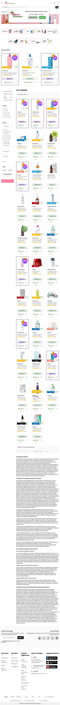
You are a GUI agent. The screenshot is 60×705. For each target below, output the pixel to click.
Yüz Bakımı (8, 100)
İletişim (3, 665)
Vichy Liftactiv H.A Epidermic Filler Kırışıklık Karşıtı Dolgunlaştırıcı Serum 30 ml (22, 303)
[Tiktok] (52, 639)
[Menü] (1, 2)
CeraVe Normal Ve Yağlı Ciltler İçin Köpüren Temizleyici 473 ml (37, 335)
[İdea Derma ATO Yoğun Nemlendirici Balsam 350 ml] (22, 199)
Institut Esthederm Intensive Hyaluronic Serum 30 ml (37, 399)
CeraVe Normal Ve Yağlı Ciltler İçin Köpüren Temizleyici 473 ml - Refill (37, 429)
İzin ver (42, 17)
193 (38, 451)
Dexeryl (20, 112)
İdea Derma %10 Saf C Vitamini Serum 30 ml (52, 177)
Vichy (34, 206)
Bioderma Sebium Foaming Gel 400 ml (52, 114)
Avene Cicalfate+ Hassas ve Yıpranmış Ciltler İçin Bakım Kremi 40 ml (22, 177)
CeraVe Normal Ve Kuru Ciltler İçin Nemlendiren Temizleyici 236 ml (52, 398)
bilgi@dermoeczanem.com (37, 673)
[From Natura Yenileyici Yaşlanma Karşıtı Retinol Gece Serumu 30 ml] (52, 136)
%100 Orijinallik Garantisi (23, 666)
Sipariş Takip (14, 661)
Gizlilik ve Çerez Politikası (23, 678)
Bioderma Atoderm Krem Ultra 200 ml (22, 366)
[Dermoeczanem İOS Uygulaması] (50, 662)
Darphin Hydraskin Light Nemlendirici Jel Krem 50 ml (52, 303)
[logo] (10, 2)
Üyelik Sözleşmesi (24, 660)
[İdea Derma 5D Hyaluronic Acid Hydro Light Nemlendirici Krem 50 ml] (22, 388)
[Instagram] (56, 639)
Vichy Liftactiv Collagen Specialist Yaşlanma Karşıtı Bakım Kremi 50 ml (37, 272)
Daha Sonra (33, 17)
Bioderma (5, 71)
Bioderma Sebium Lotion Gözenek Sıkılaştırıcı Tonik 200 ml (37, 303)
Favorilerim (14, 658)
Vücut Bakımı (8, 97)
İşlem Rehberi (25, 683)
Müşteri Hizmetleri (4, 661)
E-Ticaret (25, 703)
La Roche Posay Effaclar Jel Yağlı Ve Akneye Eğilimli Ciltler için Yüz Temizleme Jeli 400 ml (49, 73)
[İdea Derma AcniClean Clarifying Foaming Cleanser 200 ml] (37, 104)
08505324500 (35, 668)
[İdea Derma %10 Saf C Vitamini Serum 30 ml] (52, 167)
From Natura (51, 143)
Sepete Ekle (9, 82)
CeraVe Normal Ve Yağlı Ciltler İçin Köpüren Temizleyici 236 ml (52, 240)
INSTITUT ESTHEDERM (35, 396)
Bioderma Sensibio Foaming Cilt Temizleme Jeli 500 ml (9, 73)
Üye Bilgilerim (15, 666)
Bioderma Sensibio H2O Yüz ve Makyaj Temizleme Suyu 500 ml (37, 240)
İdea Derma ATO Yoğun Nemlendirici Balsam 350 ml (22, 209)
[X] (43, 639)
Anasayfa (4, 11)
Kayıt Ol (21, 637)
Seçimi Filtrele (6, 181)
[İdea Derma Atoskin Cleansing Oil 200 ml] (22, 325)
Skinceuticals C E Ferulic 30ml (22, 429)
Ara (57, 7)
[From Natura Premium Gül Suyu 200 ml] (22, 262)
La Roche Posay (46, 71)
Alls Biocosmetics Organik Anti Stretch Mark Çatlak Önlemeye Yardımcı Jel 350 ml (22, 240)
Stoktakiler (6, 151)
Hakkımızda (4, 658)
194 (41, 451)
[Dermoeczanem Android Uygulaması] (50, 658)
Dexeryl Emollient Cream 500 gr (22, 114)
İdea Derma (35, 112)
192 (35, 451)
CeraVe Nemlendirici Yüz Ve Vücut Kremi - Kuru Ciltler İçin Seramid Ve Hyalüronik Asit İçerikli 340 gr (23, 146)
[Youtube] (39, 639)
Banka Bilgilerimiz (4, 669)
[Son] (47, 451)
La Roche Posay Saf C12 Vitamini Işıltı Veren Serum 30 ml (36, 177)
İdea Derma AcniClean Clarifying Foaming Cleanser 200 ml (37, 114)
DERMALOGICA (51, 269)
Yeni (5, 161)
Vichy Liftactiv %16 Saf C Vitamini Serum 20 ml (37, 209)
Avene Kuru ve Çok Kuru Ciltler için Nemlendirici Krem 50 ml (52, 335)
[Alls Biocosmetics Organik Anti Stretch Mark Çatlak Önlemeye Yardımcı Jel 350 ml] (22, 230)
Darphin (50, 301)
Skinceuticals (36, 364)
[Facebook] (48, 639)
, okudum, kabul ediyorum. (10, 641)
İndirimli (6, 156)
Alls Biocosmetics (23, 238)
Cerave (20, 143)
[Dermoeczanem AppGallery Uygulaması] (50, 667)
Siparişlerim (14, 663)
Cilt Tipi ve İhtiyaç (8, 94)
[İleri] (44, 451)
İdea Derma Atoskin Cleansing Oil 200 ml (23, 335)
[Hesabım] (54, 2)
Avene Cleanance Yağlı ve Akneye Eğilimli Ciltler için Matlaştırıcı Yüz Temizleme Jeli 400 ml (53, 366)
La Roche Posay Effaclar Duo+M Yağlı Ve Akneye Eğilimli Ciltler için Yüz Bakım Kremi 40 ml (52, 209)
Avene (19, 175)
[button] (28, 86)
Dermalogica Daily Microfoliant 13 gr (52, 272)
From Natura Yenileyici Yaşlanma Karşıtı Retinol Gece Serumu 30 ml (52, 146)
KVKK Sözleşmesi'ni (7, 641)
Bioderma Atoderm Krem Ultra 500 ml (28, 73)
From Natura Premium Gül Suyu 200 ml (22, 272)
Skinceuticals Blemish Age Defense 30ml (36, 366)
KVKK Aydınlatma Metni (24, 672)
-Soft (21, 703)
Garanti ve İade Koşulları (24, 687)
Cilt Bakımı (7, 91)
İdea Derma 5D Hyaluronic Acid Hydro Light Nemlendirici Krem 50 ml (22, 398)
